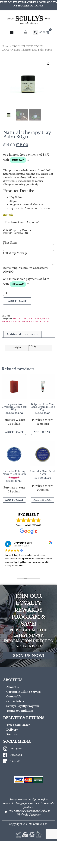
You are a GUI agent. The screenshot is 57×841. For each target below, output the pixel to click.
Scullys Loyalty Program (22, 706)
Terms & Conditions (19, 710)
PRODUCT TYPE (22, 46)
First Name (10, 242)
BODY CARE (34, 318)
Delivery (12, 729)
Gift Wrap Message (15, 253)
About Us (12, 687)
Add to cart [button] (14, 432)
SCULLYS (44, 321)
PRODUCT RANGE (11, 321)
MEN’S (45, 318)
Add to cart (17, 301)
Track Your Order (18, 724)
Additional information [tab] (22, 334)
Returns (11, 734)
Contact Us (13, 696)
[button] (35, 32)
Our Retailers (15, 701)
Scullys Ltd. (40, 824)
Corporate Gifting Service (23, 691)
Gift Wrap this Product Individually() (18, 231)
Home (5, 46)
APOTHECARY (20, 318)
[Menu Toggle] (12, 32)
